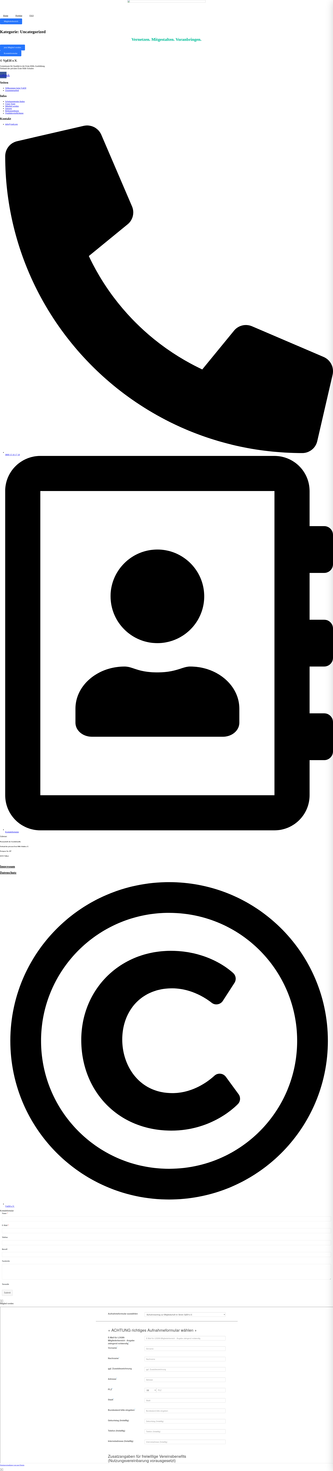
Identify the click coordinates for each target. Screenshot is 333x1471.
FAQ (32, 16)
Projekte (18, 16)
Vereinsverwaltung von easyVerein (12, 1465)
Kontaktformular (10, 53)
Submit (7, 1293)
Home (5, 16)
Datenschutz (8, 872)
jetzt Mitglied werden (12, 47)
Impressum (7, 866)
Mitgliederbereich (11, 21)
